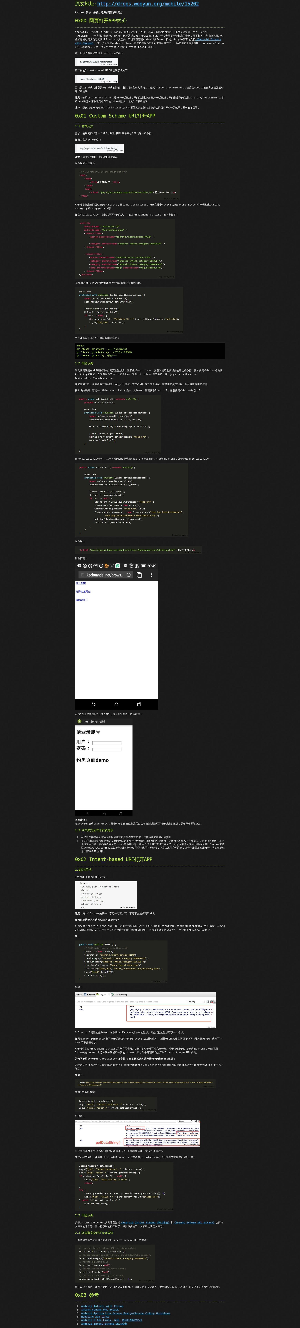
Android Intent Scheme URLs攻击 (104, 1323)
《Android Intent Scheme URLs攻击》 (145, 1222)
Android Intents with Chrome (102, 1306)
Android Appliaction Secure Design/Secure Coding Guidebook (125, 1313)
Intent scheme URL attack (100, 1309)
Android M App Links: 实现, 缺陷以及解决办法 (111, 1320)
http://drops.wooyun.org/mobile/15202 (148, 4)
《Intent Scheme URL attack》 (194, 1222)
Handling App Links (95, 1316)
